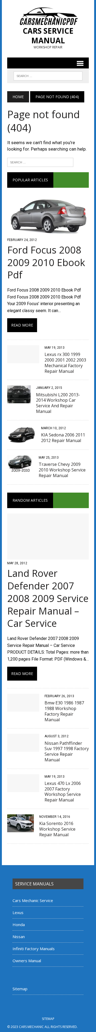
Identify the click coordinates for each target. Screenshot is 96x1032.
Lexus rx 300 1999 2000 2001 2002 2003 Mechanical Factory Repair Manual (65, 362)
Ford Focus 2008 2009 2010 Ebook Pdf (46, 262)
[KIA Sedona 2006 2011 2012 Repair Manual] (21, 440)
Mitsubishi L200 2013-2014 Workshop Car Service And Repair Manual (58, 403)
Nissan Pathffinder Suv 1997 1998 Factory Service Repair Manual (67, 751)
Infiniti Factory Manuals (34, 948)
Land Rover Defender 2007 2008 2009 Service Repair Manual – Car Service (48, 598)
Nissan (19, 936)
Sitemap (20, 988)
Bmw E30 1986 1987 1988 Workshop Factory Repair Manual (64, 711)
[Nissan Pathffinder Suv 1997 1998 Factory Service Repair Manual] (23, 748)
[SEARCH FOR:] (48, 75)
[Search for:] (40, 161)
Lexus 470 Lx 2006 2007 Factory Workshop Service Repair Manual (63, 791)
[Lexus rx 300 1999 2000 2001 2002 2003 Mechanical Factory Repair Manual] (23, 359)
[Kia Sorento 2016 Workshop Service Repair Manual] (20, 828)
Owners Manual (27, 960)
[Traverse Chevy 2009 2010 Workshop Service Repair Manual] (20, 469)
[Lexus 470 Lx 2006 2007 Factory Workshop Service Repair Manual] (23, 788)
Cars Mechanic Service (33, 900)
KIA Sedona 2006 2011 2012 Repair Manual (63, 437)
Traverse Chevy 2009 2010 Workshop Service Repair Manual (62, 469)
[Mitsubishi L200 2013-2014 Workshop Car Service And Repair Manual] (19, 399)
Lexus (18, 912)
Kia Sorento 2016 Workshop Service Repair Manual (57, 829)
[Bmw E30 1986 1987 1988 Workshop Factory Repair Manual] (23, 708)
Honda (19, 924)
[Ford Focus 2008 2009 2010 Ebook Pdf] (48, 232)
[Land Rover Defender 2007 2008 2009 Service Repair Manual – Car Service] (48, 555)
